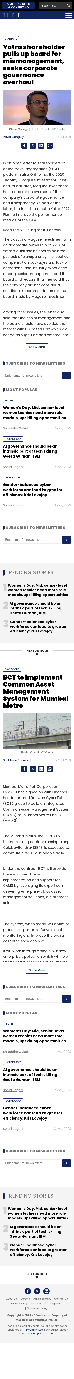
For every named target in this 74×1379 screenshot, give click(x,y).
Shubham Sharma (16, 760)
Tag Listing (56, 1303)
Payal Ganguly (13, 137)
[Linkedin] (41, 146)
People (9, 400)
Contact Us (61, 1298)
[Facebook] (24, 146)
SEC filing (28, 229)
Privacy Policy (19, 1303)
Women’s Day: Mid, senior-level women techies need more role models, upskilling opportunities (34, 413)
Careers (25, 1298)
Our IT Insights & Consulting (18, 5)
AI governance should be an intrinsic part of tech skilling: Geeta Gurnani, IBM (30, 451)
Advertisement (42, 1298)
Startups (11, 39)
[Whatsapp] (50, 146)
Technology (13, 439)
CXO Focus (12, 669)
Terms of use (38, 1303)
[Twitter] (33, 146)
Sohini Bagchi (13, 467)
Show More (37, 347)
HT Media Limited (33, 1329)
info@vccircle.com (44, 1333)
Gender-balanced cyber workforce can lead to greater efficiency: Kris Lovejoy (32, 490)
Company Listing (37, 1308)
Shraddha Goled (15, 428)
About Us (11, 1298)
